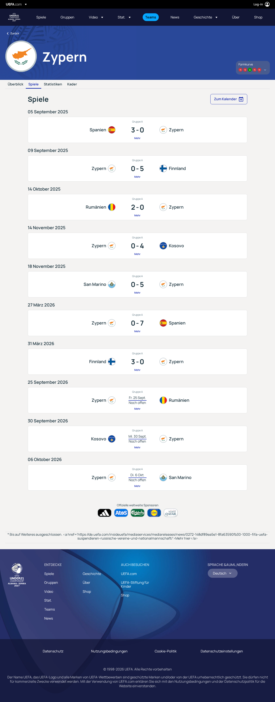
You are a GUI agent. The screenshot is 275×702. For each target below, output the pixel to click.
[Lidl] (154, 513)
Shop (87, 591)
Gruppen (51, 582)
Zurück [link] (14, 33)
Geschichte (92, 573)
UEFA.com (129, 573)
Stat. (48, 600)
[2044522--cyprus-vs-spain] (138, 323)
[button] (96, 17)
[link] (41, 17)
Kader (72, 84)
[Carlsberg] (138, 513)
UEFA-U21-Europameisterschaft (14, 17)
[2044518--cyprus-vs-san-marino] (138, 477)
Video (48, 591)
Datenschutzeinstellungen (222, 651)
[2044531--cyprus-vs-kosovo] (138, 246)
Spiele (33, 84)
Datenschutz (53, 651)
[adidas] (105, 513)
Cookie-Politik (166, 651)
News (48, 618)
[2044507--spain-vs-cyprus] (138, 130)
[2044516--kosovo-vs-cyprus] (138, 439)
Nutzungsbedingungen (109, 651)
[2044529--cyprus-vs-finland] (138, 168)
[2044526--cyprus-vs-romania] (138, 400)
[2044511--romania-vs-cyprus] (138, 207)
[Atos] (121, 513)
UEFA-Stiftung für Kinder (135, 584)
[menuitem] (43, 17)
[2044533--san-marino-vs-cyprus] (138, 284)
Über (86, 582)
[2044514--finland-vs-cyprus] (138, 362)
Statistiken (53, 84)
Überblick (15, 84)
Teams (49, 609)
